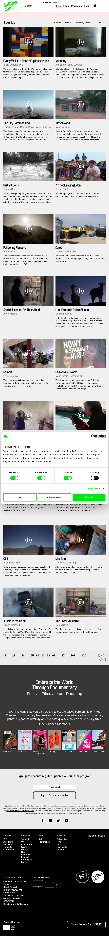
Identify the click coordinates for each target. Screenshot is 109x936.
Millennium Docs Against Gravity (39, 753)
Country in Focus (26, 860)
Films (66, 6)
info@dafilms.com (19, 904)
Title (99, 23)
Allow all (89, 497)
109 (73, 655)
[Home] (11, 6)
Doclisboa (22, 752)
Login (87, 6)
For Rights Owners (62, 848)
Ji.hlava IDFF (82, 752)
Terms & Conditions (8, 848)
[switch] (41, 478)
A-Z (40, 839)
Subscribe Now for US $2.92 (86, 924)
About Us (8, 842)
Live (58, 6)
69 (53, 655)
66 (37, 655)
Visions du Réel (98, 752)
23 (13, 655)
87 (63, 655)
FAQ (59, 842)
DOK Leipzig (52, 752)
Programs (76, 6)
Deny (20, 497)
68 (48, 655)
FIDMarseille (67, 752)
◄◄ (102, 660)
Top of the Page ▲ (97, 836)
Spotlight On (25, 840)
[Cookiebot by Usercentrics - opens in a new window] (93, 436)
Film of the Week (26, 845)
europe (56, 2)
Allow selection (54, 497)
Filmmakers (44, 842)
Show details (93, 488)
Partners (7, 844)
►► (102, 655)
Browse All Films (61, 23)
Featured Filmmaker (26, 855)
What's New (24, 850)
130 (83, 655)
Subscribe (62, 839)
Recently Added (83, 23)
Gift (58, 844)
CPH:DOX (7, 752)
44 (23, 655)
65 (32, 655)
